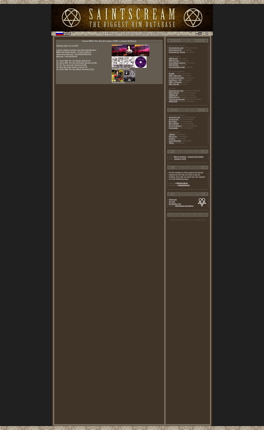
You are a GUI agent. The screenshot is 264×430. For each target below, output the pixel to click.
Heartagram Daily (176, 78)
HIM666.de (173, 95)
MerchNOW (174, 124)
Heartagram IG (175, 50)
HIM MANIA (174, 65)
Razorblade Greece (177, 63)
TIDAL (171, 143)
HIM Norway (174, 61)
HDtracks (173, 137)
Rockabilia (173, 128)
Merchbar (173, 122)
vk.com (172, 202)
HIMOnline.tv (174, 97)
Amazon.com (174, 117)
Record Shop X (175, 126)
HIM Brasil (173, 59)
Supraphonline (175, 141)
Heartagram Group (177, 52)
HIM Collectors (175, 76)
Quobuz (172, 139)
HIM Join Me (174, 84)
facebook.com (175, 204)
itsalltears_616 (175, 80)
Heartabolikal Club (177, 67)
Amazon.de (173, 119)
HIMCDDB (173, 101)
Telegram (173, 200)
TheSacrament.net (177, 99)
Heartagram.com (176, 48)
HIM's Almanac (175, 82)
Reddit (171, 74)
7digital (172, 134)
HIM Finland (174, 93)
